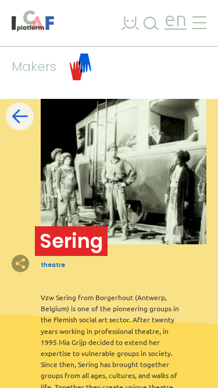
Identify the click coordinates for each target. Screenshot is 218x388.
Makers (34, 67)
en (176, 21)
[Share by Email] (81, 263)
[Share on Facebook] (40, 263)
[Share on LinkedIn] (61, 263)
